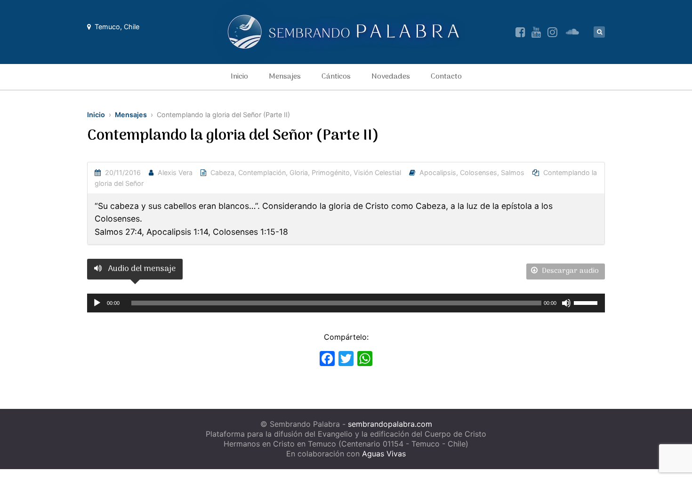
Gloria (299, 172)
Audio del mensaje (141, 269)
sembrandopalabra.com (390, 424)
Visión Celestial (377, 172)
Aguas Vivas (384, 453)
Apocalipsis (437, 172)
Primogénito (331, 172)
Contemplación (262, 172)
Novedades (390, 77)
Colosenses (478, 172)
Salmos (512, 172)
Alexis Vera (175, 172)
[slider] (587, 302)
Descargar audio (569, 271)
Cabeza (222, 172)
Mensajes (285, 77)
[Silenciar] (566, 303)
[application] (346, 303)
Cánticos (336, 77)
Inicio (239, 77)
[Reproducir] (97, 303)
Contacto (446, 77)
